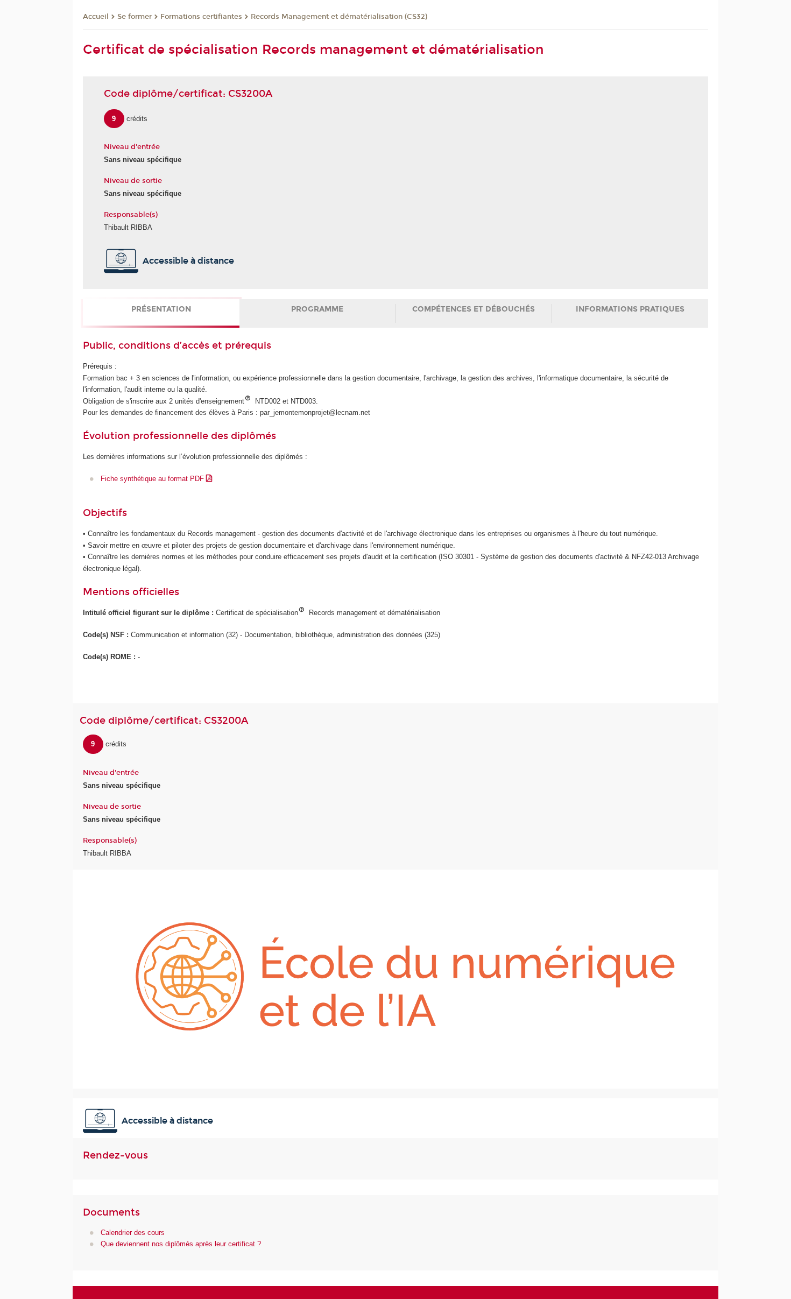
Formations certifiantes (201, 16)
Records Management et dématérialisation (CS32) (339, 16)
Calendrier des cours (133, 1233)
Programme (317, 309)
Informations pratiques (630, 309)
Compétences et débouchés (473, 309)
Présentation (161, 309)
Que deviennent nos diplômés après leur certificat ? (181, 1244)
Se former (134, 16)
